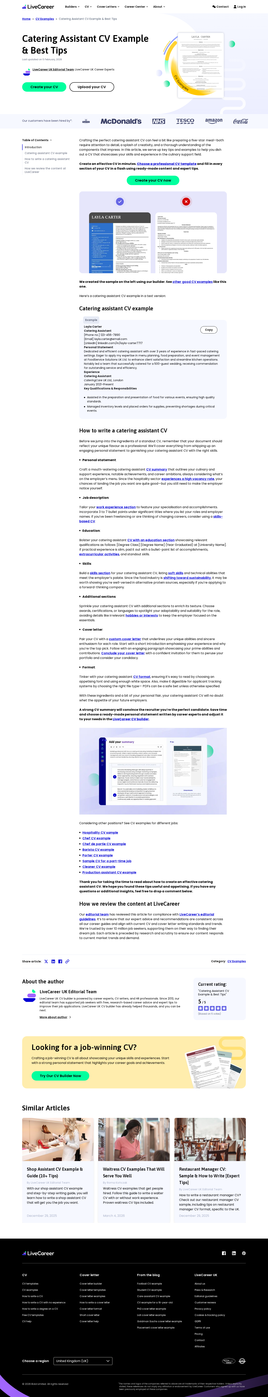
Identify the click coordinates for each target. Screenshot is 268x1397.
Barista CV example (98, 849)
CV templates (30, 1283)
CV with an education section (151, 540)
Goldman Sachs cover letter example (159, 1321)
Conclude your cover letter (123, 653)
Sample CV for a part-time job (106, 861)
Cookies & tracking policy (210, 1315)
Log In (241, 7)
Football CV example (149, 1283)
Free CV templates (33, 1315)
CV (87, 7)
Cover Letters (107, 7)
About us (200, 1283)
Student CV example (149, 1290)
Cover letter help (89, 1321)
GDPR (198, 1321)
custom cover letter (125, 639)
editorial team (97, 914)
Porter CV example (97, 855)
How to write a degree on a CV (40, 1308)
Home (26, 19)
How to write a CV (32, 1296)
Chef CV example (96, 838)
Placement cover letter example (155, 1327)
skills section (100, 573)
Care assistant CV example (153, 1296)
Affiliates (200, 1346)
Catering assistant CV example (46, 153)
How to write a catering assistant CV (47, 160)
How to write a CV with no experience (43, 1302)
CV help (26, 1321)
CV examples (30, 1290)
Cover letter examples (92, 1296)
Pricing (199, 1334)
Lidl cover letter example (151, 1315)
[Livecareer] (38, 1253)
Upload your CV (92, 86)
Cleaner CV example (98, 866)
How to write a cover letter (95, 1302)
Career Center (135, 7)
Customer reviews (205, 1302)
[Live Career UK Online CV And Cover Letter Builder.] (38, 7)
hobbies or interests (142, 615)
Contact (222, 7)
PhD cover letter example (151, 1308)
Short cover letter (89, 1315)
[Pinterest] (244, 1253)
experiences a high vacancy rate (187, 479)
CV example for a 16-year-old (155, 1302)
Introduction (33, 147)
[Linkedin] (234, 1253)
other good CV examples (192, 282)
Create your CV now (153, 180)
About (157, 7)
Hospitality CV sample (100, 832)
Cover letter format (91, 1308)
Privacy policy (203, 1308)
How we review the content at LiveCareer (45, 170)
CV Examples (45, 19)
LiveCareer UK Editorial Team (53, 69)
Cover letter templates (93, 1290)
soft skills (175, 573)
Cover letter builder (91, 1283)
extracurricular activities (99, 554)
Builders (71, 7)
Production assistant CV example (109, 872)
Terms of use (202, 1327)
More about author (53, 1017)
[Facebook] (224, 1253)
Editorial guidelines (206, 1296)
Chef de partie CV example (104, 844)
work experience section (116, 507)
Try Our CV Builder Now (60, 1075)
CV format (141, 676)
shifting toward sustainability (187, 578)
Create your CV (44, 86)
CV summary (156, 469)
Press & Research (205, 1290)
